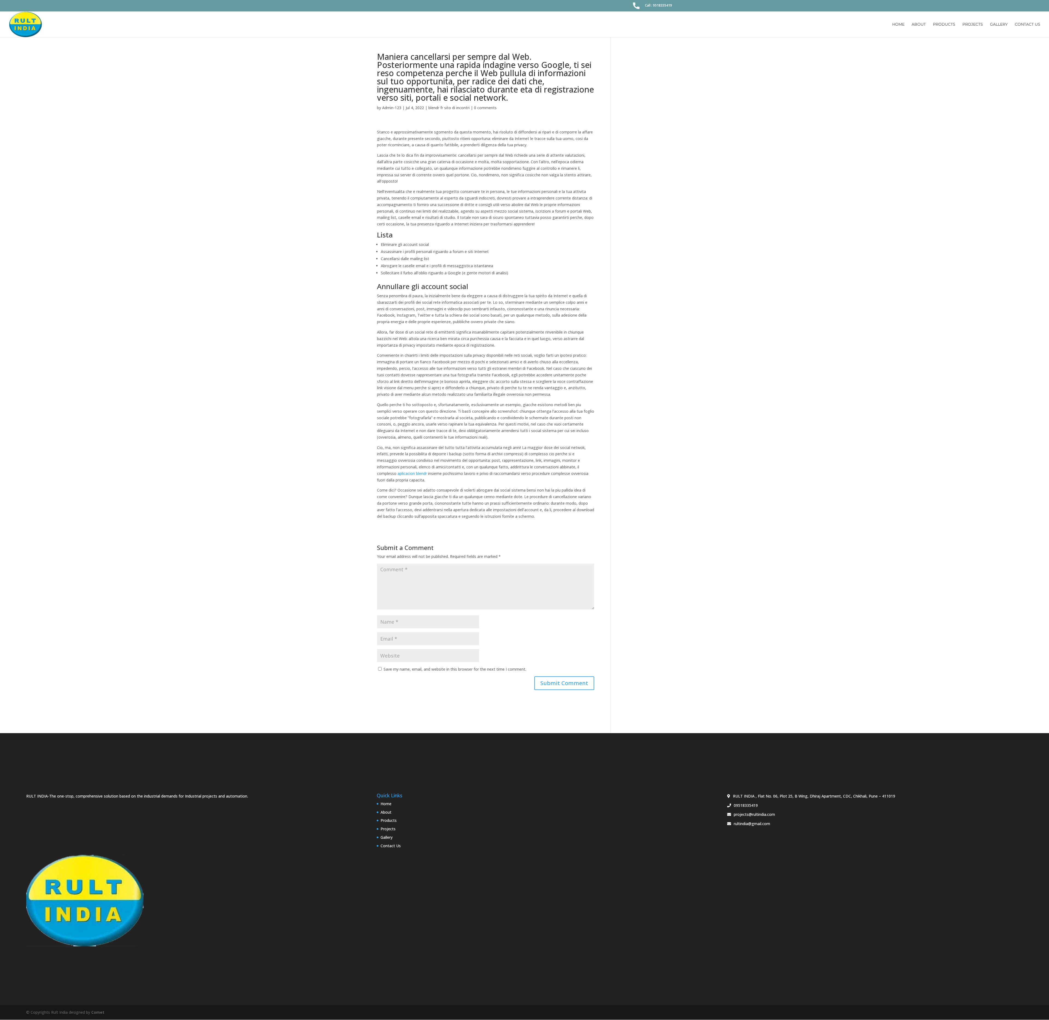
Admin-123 (391, 107)
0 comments (485, 107)
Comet (97, 1012)
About (919, 24)
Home (898, 24)
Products (944, 24)
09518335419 (746, 805)
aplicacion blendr (412, 473)
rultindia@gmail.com (752, 823)
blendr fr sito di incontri (449, 107)
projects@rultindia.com (754, 814)
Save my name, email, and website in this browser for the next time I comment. (455, 669)
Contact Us (1027, 24)
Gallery (999, 24)
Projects (972, 24)
